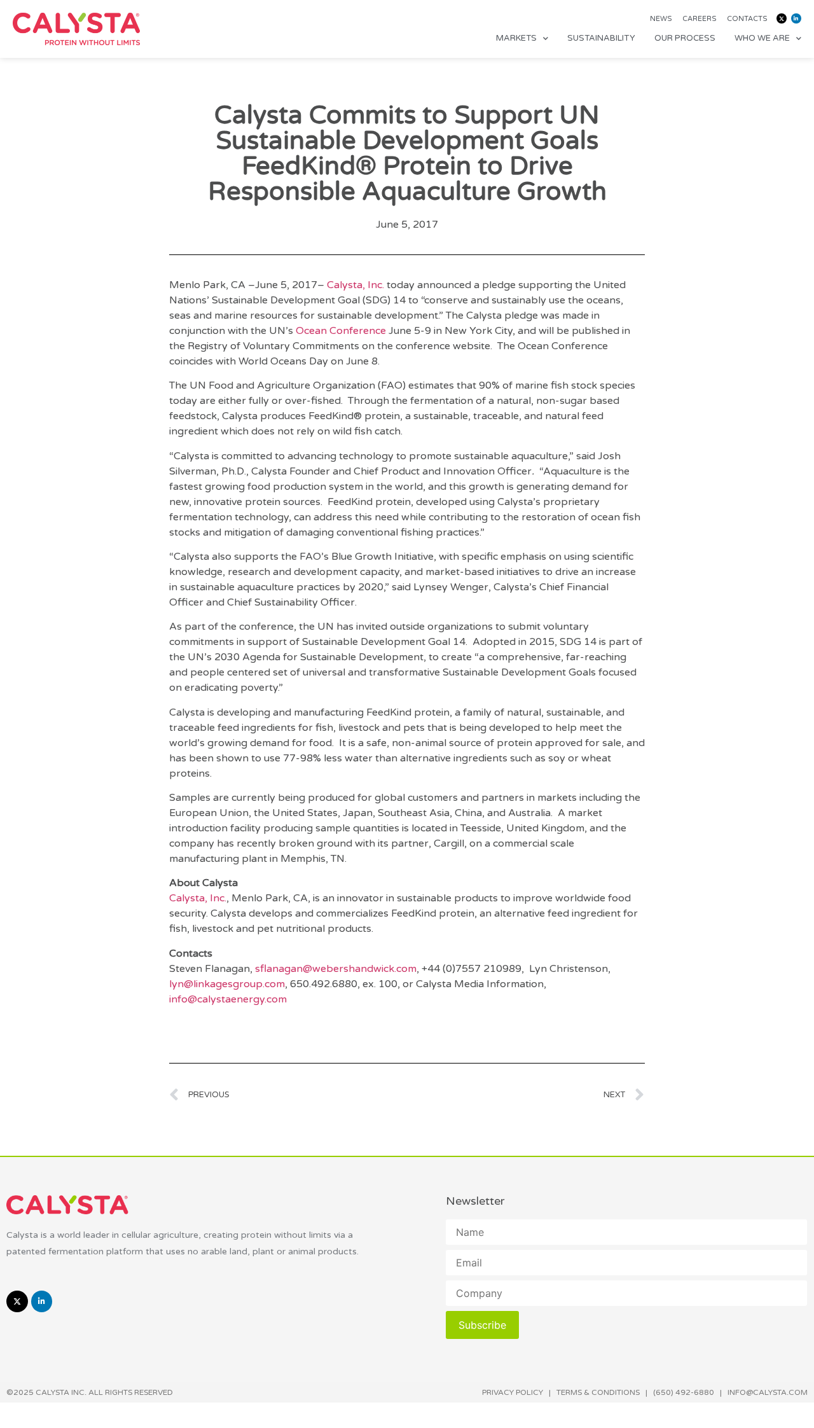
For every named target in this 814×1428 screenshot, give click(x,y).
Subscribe (482, 1325)
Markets (516, 38)
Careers (699, 19)
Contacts (747, 19)
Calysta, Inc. (355, 285)
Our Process (684, 38)
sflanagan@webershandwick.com (336, 968)
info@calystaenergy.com (228, 999)
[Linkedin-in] (796, 18)
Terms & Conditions (598, 1392)
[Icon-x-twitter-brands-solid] (781, 18)
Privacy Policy (512, 1392)
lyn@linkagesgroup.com (227, 984)
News (661, 19)
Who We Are (762, 38)
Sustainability (601, 38)
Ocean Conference (341, 330)
